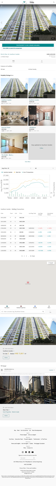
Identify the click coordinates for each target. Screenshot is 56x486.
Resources (28, 441)
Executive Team (19, 439)
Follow (6, 357)
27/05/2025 (3, 228)
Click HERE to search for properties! (12, 48)
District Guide (15, 412)
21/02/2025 (3, 246)
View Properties (7, 412)
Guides (31, 443)
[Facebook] (26, 452)
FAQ (24, 447)
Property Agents (28, 439)
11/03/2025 (3, 242)
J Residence (32, 127)
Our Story (11, 439)
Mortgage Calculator (39, 443)
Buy (15, 430)
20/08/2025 (3, 225)
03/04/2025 (3, 238)
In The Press (44, 439)
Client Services (28, 428)
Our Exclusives (24, 430)
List (30, 430)
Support (28, 446)
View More (27, 161)
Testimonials (36, 439)
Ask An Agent (25, 443)
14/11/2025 (3, 221)
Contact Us (30, 447)
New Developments (37, 430)
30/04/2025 (3, 236)
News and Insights (15, 443)
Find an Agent (23, 434)
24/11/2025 (3, 217)
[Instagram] (23, 452)
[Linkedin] (29, 452)
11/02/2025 (3, 250)
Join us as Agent (32, 434)
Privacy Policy (23, 468)
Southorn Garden (6, 100)
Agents (28, 433)
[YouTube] (33, 452)
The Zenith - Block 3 (7, 155)
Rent (18, 430)
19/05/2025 (3, 232)
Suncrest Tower (5, 127)
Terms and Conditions (31, 468)
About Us (28, 437)
